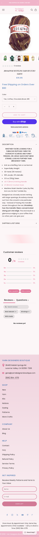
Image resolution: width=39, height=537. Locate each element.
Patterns (6, 412)
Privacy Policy (8, 468)
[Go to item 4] (26, 58)
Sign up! (20, 504)
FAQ (4, 450)
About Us (6, 429)
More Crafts (7, 417)
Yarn (4, 394)
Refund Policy (8, 459)
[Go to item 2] (12, 58)
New (4, 390)
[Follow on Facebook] (7, 515)
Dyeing (5, 408)
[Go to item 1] (5, 58)
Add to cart (20, 115)
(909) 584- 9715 (12, 377)
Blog (4, 433)
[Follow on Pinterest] (28, 515)
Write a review (25, 291)
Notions (5, 403)
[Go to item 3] (19, 58)
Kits (3, 399)
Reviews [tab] (9, 300)
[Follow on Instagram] (12, 515)
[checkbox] (9, 316)
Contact (5, 445)
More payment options (19, 127)
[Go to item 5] (33, 58)
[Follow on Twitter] (17, 515)
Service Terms (8, 463)
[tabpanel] (19, 326)
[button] (19, 268)
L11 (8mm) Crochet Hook (14, 185)
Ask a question (14, 291)
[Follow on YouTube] (22, 515)
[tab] (22, 300)
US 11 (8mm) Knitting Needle (15, 181)
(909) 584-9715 (22, 528)
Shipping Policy (8, 454)
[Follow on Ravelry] (32, 515)
